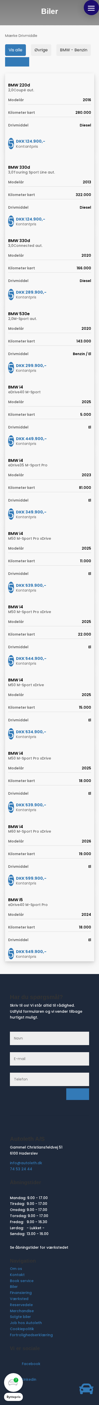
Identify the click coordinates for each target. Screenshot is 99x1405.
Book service (22, 1280)
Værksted (19, 1298)
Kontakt (17, 1274)
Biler (14, 1286)
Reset (17, 61)
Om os (16, 1268)
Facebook (31, 1363)
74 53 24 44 (21, 1169)
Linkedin (29, 1379)
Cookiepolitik (22, 1328)
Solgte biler (20, 1316)
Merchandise (22, 1310)
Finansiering (21, 1292)
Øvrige (41, 50)
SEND (77, 1094)
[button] (91, 7)
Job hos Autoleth (26, 1322)
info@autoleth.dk (26, 1162)
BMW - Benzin (73, 50)
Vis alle (15, 50)
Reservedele (21, 1304)
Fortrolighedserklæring (31, 1334)
